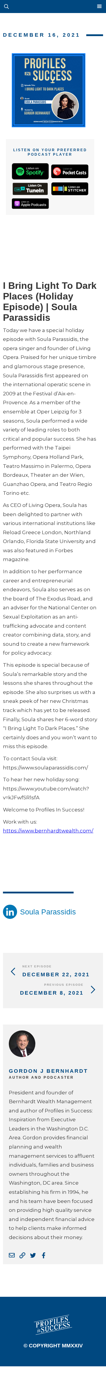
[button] (59, 6)
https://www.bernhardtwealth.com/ (48, 831)
